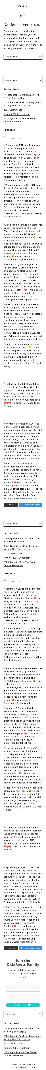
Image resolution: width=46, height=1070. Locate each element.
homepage (28, 38)
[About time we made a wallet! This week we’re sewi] (23, 242)
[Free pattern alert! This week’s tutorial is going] (23, 322)
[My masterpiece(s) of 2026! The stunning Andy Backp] (23, 441)
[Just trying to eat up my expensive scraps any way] (23, 362)
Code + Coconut (29, 1067)
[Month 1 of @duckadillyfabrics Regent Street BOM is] (23, 282)
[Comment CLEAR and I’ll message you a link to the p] (23, 163)
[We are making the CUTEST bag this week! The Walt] (23, 203)
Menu (24, 15)
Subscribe (23, 1005)
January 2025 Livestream (17, 114)
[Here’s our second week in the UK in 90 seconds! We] (23, 481)
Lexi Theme (15, 1067)
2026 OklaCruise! (13, 110)
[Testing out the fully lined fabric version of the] (23, 401)
